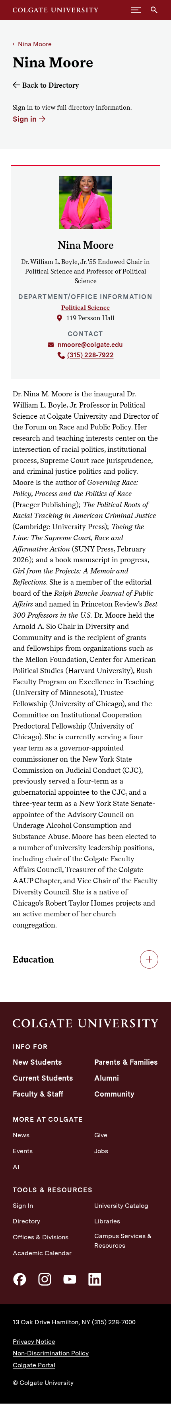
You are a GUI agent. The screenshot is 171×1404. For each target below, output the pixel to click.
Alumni (106, 1078)
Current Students (43, 1078)
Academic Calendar (42, 1253)
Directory (26, 1221)
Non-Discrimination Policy (51, 1353)
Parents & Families (126, 1062)
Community (114, 1094)
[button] (136, 10)
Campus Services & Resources (123, 1240)
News (21, 1135)
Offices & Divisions (40, 1237)
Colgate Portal (34, 1365)
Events (23, 1151)
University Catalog (121, 1205)
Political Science (85, 307)
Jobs (101, 1151)
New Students (37, 1062)
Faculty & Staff (38, 1094)
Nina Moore (35, 44)
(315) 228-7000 (114, 1322)
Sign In (23, 1205)
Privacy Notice (34, 1341)
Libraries (107, 1221)
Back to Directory (50, 85)
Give (100, 1135)
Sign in (25, 119)
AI (16, 1167)
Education (33, 959)
